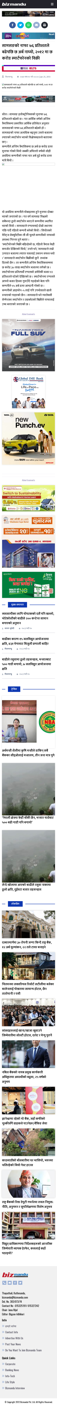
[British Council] (28, 68)
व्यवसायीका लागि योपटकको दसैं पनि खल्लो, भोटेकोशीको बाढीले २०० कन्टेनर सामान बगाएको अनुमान (28, 618)
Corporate (10, 1364)
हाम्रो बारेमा (10, 1326)
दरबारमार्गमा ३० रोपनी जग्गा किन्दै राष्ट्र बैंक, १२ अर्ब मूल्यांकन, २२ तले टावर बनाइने (27, 945)
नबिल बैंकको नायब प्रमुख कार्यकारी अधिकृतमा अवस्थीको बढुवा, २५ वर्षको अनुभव (24, 1077)
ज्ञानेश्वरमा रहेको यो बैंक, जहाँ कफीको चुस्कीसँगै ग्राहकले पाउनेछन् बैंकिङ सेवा (24, 1121)
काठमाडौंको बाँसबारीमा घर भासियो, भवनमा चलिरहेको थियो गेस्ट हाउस (27, 1163)
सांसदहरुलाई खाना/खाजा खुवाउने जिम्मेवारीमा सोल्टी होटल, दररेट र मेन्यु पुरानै (27, 1033)
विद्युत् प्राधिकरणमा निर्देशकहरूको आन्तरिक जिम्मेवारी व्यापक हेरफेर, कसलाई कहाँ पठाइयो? (27, 1248)
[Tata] (28, 440)
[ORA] (28, 99)
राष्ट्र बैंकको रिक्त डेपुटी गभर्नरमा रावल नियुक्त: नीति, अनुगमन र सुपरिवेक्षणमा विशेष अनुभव (27, 1204)
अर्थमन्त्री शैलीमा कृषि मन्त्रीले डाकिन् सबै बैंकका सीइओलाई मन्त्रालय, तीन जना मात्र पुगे (28, 753)
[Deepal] (28, 13)
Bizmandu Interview (15, 1388)
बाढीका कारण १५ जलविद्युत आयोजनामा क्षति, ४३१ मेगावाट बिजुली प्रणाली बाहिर (25, 641)
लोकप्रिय (15, 904)
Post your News (13, 1344)
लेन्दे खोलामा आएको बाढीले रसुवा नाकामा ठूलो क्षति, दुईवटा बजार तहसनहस (26, 887)
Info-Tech (10, 1376)
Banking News (12, 1370)
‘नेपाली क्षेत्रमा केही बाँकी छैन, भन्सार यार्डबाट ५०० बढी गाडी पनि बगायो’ (28, 820)
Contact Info (11, 1332)
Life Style (10, 1382)
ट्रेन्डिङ (14, 689)
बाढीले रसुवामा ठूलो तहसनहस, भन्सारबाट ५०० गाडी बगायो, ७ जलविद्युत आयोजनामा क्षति (26, 664)
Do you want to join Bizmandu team (23, 1350)
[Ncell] (28, 35)
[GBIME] (28, 393)
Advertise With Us (14, 1338)
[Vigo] (28, 347)
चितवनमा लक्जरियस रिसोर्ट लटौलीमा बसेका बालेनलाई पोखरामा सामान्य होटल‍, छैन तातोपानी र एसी (28, 989)
